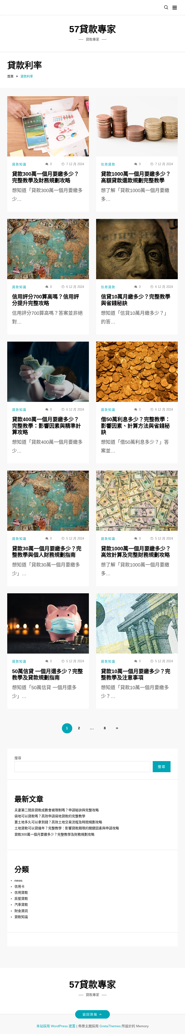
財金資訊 (21, 911)
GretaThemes (110, 1026)
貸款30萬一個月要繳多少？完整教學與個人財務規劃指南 (46, 552)
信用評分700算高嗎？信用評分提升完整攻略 (45, 300)
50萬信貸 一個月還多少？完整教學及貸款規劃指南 (47, 674)
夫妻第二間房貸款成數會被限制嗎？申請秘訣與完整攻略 (56, 810)
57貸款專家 (92, 29)
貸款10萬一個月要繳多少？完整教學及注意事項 (135, 674)
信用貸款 (108, 164)
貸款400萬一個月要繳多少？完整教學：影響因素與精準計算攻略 (46, 425)
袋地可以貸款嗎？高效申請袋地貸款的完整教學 (49, 816)
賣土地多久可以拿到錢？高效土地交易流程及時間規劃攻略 (58, 822)
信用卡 (19, 886)
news (18, 880)
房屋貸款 (21, 898)
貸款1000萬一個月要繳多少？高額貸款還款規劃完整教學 (136, 177)
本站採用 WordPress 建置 (56, 1026)
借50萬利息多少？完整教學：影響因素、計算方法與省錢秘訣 (135, 425)
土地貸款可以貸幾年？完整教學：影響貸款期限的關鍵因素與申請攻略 (66, 828)
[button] (166, 8)
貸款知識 (19, 164)
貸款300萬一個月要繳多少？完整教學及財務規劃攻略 (45, 177)
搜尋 (17, 758)
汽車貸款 (21, 904)
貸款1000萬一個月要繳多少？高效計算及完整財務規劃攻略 (136, 552)
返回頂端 (90, 1014)
